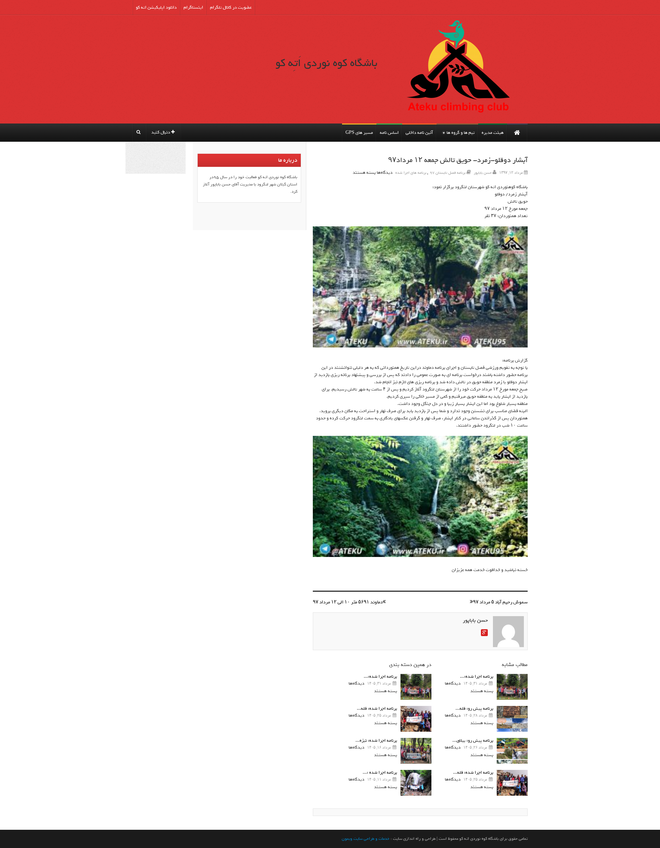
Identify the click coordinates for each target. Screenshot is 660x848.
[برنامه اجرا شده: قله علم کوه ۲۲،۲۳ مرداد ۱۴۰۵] (512, 783)
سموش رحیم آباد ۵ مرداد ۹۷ (500, 602)
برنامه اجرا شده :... (380, 772)
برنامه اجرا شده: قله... (473, 772)
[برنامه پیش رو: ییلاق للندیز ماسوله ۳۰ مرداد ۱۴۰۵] (512, 751)
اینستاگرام (193, 7)
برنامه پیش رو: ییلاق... (472, 740)
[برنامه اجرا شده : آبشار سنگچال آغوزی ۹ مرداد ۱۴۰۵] (415, 783)
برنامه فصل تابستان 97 (447, 173)
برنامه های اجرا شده (410, 173)
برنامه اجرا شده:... (476, 676)
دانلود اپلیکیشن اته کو (156, 7)
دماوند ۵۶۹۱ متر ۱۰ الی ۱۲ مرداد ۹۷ (348, 602)
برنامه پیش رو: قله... (474, 708)
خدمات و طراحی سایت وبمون (365, 838)
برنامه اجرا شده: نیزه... (376, 740)
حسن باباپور (483, 173)
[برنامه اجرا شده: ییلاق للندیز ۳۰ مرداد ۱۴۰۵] (512, 687)
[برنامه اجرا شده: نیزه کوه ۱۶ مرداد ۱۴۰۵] (415, 751)
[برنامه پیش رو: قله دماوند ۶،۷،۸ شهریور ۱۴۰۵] (512, 719)
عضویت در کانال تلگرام (231, 7)
